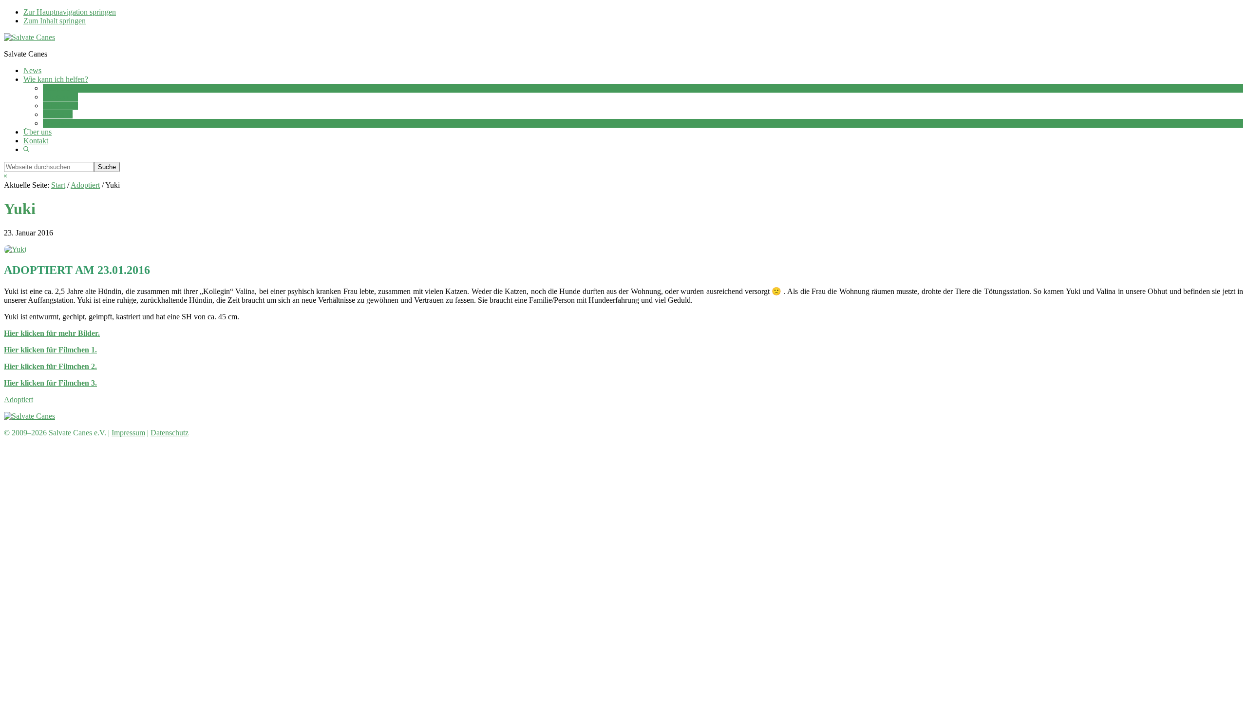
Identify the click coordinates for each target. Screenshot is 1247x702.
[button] (26, 149)
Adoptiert (18, 399)
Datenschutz (170, 433)
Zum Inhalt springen (54, 21)
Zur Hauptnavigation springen (69, 12)
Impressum (128, 433)
